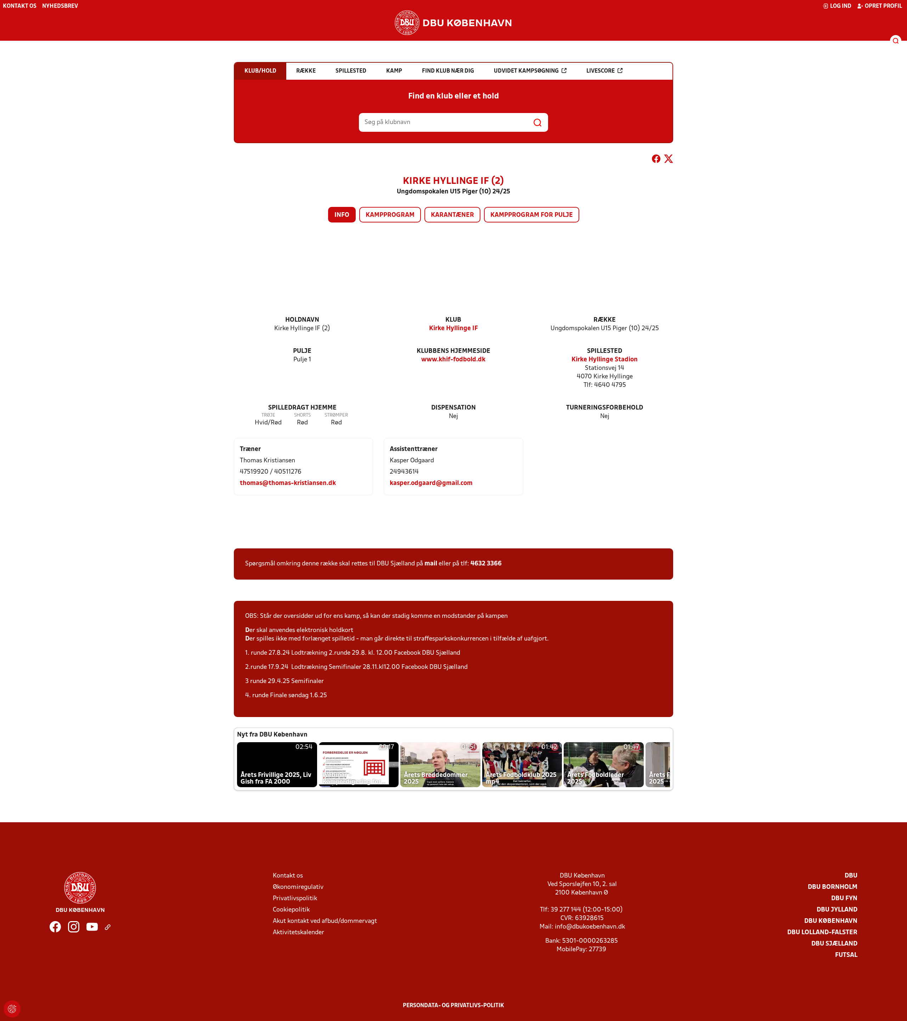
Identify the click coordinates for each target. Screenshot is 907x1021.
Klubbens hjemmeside (453, 351)
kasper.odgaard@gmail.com (431, 483)
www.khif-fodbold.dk (453, 360)
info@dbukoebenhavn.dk (590, 927)
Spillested (604, 351)
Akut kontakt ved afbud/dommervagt (325, 921)
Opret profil (883, 6)
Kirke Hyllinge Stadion (604, 360)
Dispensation (453, 408)
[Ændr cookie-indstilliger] (12, 1008)
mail (430, 564)
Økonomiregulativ (298, 887)
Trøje (268, 415)
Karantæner (452, 215)
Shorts (302, 415)
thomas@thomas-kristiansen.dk (288, 483)
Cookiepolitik (291, 910)
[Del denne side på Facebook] (656, 160)
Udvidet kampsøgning (526, 71)
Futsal (846, 955)
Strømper (336, 415)
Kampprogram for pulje (531, 215)
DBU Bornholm (832, 887)
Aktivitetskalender (298, 933)
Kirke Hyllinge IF (453, 329)
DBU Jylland (837, 910)
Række (604, 320)
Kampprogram (390, 215)
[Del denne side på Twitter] (668, 160)
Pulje (302, 351)
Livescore (600, 71)
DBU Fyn (844, 899)
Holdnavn (302, 320)
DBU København (830, 921)
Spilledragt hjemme (302, 408)
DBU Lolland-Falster (822, 933)
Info (341, 215)
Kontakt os (19, 6)
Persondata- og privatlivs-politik (453, 1005)
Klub (453, 320)
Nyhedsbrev (60, 6)
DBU (851, 876)
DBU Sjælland (834, 944)
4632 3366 (486, 564)
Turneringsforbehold (604, 408)
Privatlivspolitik (295, 899)
